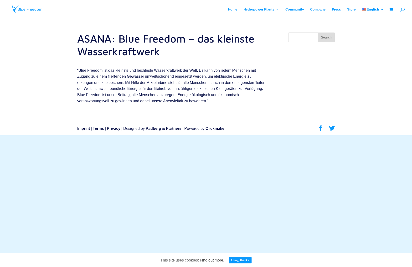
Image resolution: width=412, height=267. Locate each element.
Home (232, 9)
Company (318, 9)
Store (351, 9)
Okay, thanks (240, 260)
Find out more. (212, 260)
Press (336, 9)
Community (294, 9)
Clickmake (215, 128)
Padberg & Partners (163, 128)
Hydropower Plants (258, 9)
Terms (98, 128)
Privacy (113, 128)
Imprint (83, 128)
